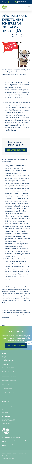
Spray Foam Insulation (8, 367)
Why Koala (5, 357)
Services (5, 364)
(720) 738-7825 (6, 423)
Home (4, 354)
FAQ (3, 409)
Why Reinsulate (7, 360)
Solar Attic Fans (6, 384)
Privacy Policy (6, 456)
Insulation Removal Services (9, 376)
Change (4, 2)
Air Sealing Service (7, 388)
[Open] (29, 7)
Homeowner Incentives (8, 406)
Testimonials (5, 412)
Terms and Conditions (8, 458)
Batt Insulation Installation (9, 380)
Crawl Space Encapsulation (9, 393)
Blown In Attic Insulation (8, 372)
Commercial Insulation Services (10, 397)
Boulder (4, 35)
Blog (9, 35)
